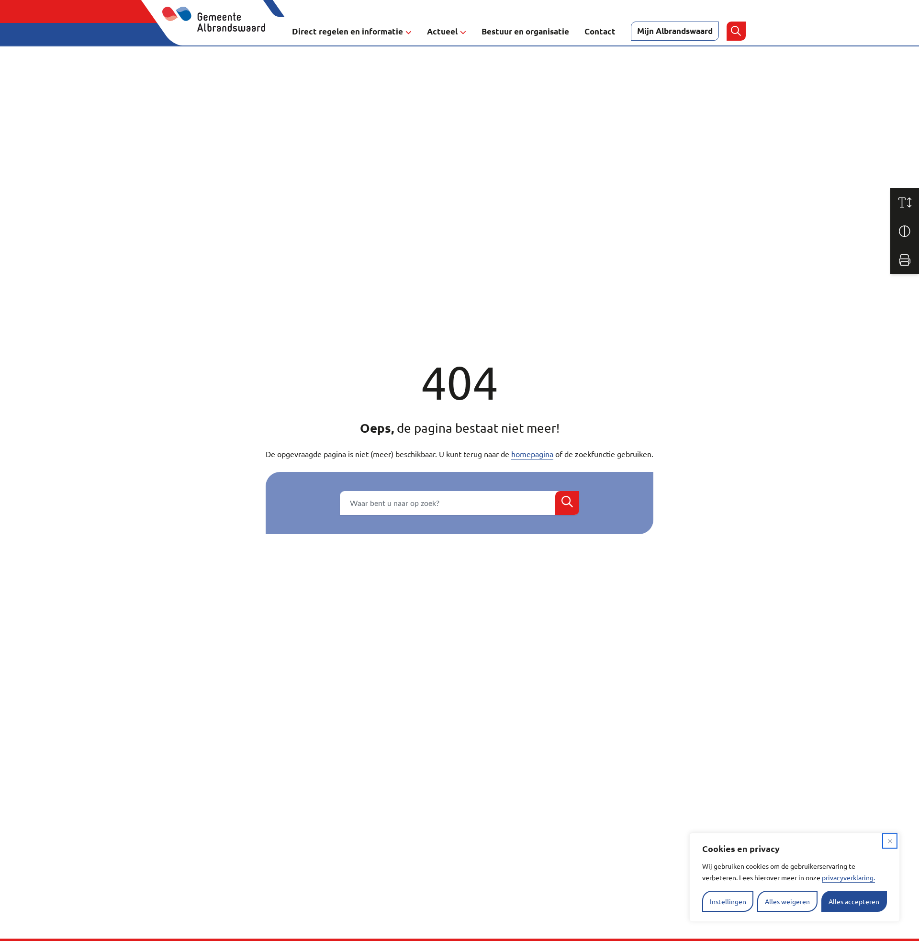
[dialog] (794, 877)
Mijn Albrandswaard (675, 31)
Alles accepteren (854, 901)
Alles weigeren (787, 901)
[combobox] (459, 503)
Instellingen (728, 901)
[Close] (890, 841)
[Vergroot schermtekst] (904, 202)
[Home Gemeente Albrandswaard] (219, 31)
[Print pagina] (904, 260)
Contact (600, 31)
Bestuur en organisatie (525, 31)
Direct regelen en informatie (347, 31)
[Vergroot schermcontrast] (904, 231)
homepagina (532, 454)
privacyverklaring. (848, 877)
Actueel (442, 31)
